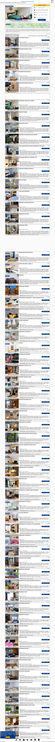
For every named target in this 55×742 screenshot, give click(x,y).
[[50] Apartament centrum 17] (12, 619)
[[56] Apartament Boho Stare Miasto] (12, 687)
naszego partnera (40, 318)
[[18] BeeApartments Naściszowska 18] (12, 257)
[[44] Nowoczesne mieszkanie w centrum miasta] (12, 551)
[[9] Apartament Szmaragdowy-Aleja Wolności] (12, 139)
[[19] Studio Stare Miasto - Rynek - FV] (12, 268)
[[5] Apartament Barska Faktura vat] (12, 87)
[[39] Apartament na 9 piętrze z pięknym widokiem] (12, 494)
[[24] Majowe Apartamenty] (12, 324)
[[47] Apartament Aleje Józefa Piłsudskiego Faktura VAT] (12, 585)
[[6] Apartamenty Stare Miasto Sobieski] (12, 105)
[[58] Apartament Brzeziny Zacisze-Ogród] (12, 709)
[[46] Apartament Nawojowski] (12, 573)
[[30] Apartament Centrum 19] (12, 392)
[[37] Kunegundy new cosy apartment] (12, 472)
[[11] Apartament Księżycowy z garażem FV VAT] (12, 161)
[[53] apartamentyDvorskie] (12, 653)
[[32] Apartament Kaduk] (12, 415)
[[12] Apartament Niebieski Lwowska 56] (12, 173)
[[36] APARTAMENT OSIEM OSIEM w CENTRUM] (12, 460)
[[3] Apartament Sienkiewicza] (12, 64)
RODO (5, 735)
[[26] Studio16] (12, 347)
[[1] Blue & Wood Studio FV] (12, 42)
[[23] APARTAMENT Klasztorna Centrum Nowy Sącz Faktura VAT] (12, 313)
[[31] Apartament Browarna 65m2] (12, 404)
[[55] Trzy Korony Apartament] (12, 675)
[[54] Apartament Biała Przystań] (12, 664)
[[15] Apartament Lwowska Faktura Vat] (12, 207)
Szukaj (42, 19)
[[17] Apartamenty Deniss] (12, 229)
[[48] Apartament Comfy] (12, 596)
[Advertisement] (27, 243)
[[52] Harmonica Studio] (12, 641)
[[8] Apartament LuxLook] (12, 128)
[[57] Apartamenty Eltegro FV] (12, 698)
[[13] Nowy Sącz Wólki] (12, 184)
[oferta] (8, 69)
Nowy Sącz (7, 38)
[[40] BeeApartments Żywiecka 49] (12, 506)
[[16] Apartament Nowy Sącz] (12, 218)
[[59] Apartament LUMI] (12, 721)
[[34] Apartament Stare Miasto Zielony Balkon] (12, 438)
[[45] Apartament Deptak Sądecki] (12, 562)
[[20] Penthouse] (12, 279)
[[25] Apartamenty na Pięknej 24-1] (12, 336)
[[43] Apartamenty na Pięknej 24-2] (12, 539)
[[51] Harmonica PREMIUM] (12, 630)
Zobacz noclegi (46, 40)
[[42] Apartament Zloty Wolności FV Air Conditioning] (12, 528)
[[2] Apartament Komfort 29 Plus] (12, 53)
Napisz (54, 741)
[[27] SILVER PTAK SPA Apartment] (12, 358)
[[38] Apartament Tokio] (12, 483)
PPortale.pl (4, 741)
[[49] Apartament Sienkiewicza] (12, 607)
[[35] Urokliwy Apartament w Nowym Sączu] (12, 449)
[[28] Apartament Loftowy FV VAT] (12, 370)
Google (2, 732)
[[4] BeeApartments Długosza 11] (12, 76)
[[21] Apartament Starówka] (12, 291)
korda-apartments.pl (27, 1)
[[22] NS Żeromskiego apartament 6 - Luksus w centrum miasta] (12, 302)
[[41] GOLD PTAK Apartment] (12, 517)
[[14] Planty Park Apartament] (12, 195)
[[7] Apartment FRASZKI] (12, 116)
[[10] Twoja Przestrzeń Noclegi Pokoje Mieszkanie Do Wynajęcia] (12, 150)
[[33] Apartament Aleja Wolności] (12, 426)
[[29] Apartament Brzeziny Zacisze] (12, 381)
